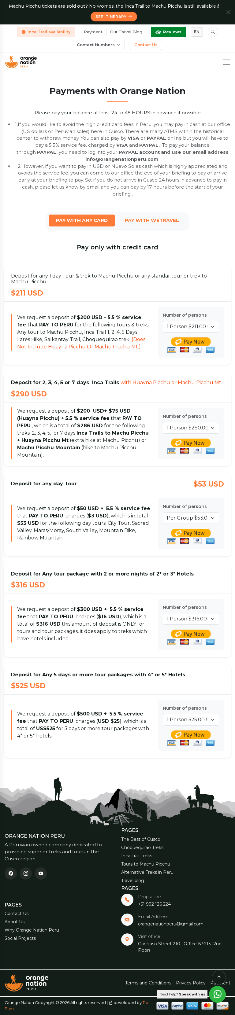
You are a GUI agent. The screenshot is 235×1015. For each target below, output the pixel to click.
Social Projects (20, 938)
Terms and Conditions (148, 983)
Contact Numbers (96, 44)
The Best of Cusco (140, 839)
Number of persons (185, 315)
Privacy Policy (191, 983)
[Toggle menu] (226, 62)
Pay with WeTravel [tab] (152, 220)
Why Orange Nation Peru (32, 930)
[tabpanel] (117, 501)
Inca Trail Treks (136, 856)
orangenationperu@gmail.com (170, 924)
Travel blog (132, 880)
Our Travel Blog (126, 31)
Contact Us (146, 44)
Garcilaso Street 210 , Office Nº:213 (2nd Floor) (180, 947)
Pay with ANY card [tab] (82, 220)
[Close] (228, 12)
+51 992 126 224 (154, 904)
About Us (14, 922)
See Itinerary (111, 16)
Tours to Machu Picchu (145, 864)
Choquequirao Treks (142, 847)
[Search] (213, 32)
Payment (93, 31)
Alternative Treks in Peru (147, 872)
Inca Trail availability (49, 32)
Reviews (172, 32)
